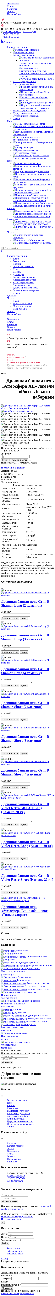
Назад (16, 258)
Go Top (4, 1258)
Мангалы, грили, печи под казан (29, 110)
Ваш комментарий (11, 1285)
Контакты (12, 9)
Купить (5, 460)
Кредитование (20, 309)
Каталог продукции (17, 47)
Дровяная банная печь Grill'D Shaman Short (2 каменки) (25, 705)
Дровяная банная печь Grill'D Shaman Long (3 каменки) (25, 637)
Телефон (6, 1278)
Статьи (10, 6)
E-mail (5, 1281)
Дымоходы (12, 219)
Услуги (10, 232)
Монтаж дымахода (22, 306)
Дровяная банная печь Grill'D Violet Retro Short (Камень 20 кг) (27, 877)
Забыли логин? (14, 1251)
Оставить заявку (9, 1201)
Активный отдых (21, 285)
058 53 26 (10, 34)
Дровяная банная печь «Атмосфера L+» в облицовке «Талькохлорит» (24, 911)
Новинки (17, 264)
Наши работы (14, 14)
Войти (5, 1243)
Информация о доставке (13, 467)
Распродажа (19, 261)
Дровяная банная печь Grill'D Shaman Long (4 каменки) (25, 671)
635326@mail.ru (15, 1181)
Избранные (6, 40)
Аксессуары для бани (23, 84)
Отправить (7, 1062)
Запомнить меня (9, 1240)
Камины (11, 208)
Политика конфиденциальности (17, 1216)
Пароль (5, 1237)
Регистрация (13, 1248)
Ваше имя (6, 1275)
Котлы (10, 121)
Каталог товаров (15, 1145)
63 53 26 (10, 37)
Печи (9, 161)
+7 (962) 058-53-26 (16, 1178)
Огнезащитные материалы (26, 116)
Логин (4, 1234)
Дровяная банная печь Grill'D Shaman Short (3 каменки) (25, 738)
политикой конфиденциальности (17, 1293)
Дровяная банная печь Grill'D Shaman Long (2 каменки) (25, 603)
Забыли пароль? (15, 1253)
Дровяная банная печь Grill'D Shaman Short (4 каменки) (25, 772)
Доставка (11, 295)
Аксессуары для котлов (24, 81)
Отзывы (11, 11)
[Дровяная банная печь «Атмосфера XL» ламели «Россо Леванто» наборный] (27, 415)
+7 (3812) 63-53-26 (16, 1175)
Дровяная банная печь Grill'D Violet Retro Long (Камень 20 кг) (27, 844)
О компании (13, 3)
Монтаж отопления (22, 303)
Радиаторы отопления (24, 55)
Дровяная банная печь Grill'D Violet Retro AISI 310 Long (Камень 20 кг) (25, 808)
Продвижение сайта (11, 1219)
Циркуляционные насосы (25, 113)
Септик (16, 118)
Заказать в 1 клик (19, 460)
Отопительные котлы (23, 266)
